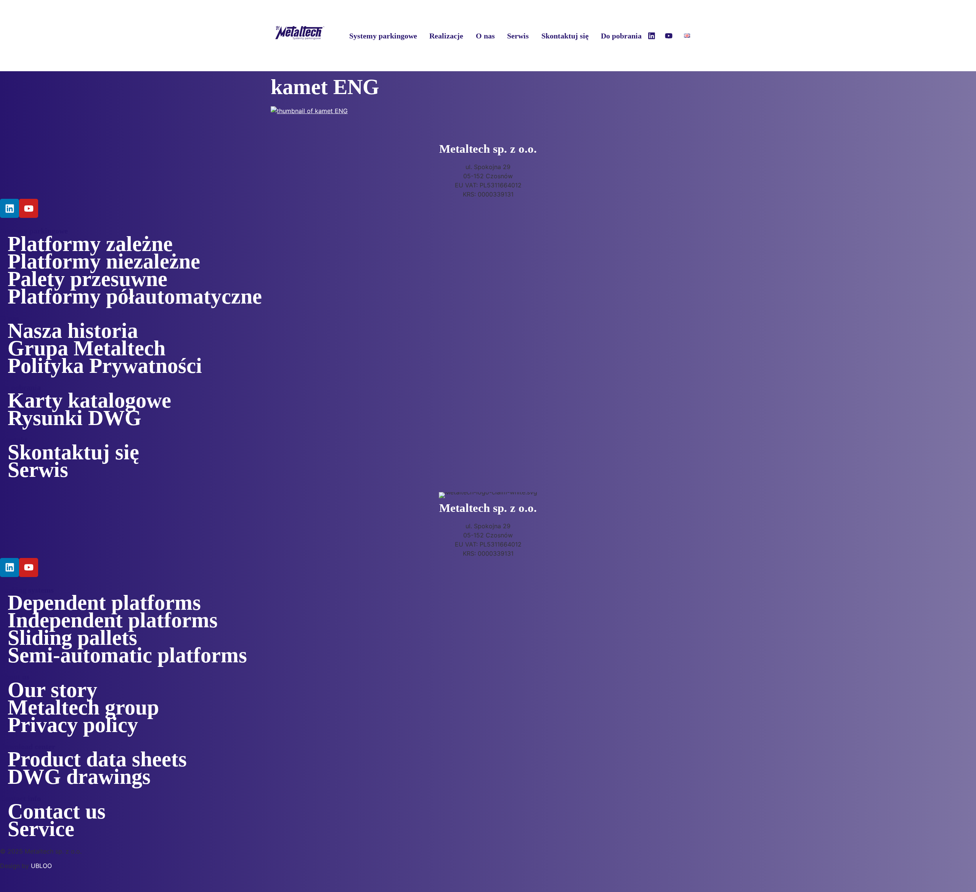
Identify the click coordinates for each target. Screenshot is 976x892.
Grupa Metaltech (86, 348)
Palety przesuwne (87, 279)
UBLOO (41, 866)
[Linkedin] (651, 35)
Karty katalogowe (89, 400)
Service (41, 829)
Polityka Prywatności (105, 365)
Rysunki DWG (74, 418)
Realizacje (446, 36)
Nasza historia (73, 330)
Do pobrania (621, 36)
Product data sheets (97, 759)
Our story (52, 690)
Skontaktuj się (565, 36)
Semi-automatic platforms (127, 655)
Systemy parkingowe (383, 36)
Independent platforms (113, 620)
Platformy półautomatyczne (135, 296)
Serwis (518, 36)
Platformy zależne (90, 244)
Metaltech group (83, 707)
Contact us (57, 811)
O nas (485, 36)
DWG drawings (79, 776)
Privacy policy (73, 725)
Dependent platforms (104, 602)
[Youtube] (668, 35)
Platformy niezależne (104, 261)
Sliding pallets (72, 637)
